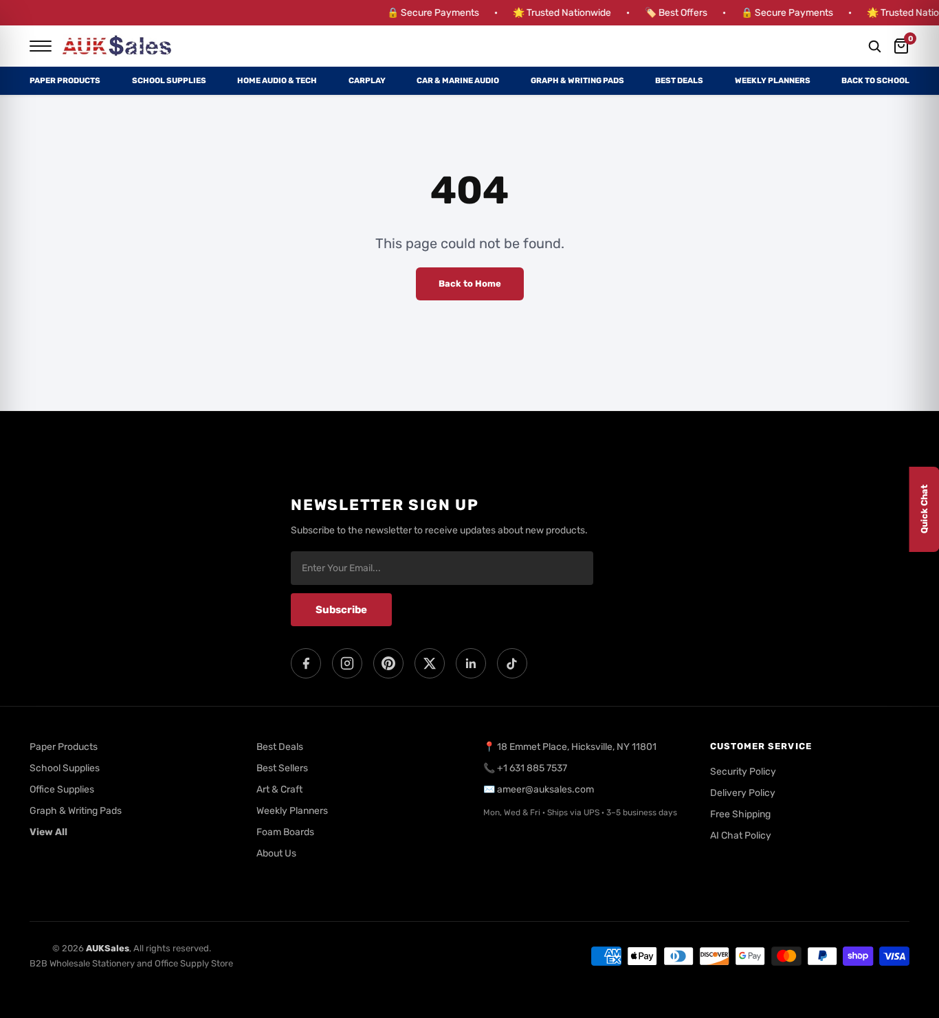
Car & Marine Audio (458, 80)
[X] (430, 663)
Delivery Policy (742, 793)
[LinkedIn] (471, 663)
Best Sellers (282, 768)
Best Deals (679, 80)
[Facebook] (306, 663)
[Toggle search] (874, 46)
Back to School (875, 80)
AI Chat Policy (740, 835)
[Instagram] (347, 663)
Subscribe (341, 610)
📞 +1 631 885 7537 (525, 768)
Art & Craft (279, 789)
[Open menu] (41, 46)
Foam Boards (285, 832)
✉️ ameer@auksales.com (538, 789)
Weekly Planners (772, 80)
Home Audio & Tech (277, 80)
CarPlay (367, 80)
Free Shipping (740, 814)
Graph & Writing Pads (577, 80)
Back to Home (470, 283)
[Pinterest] (388, 663)
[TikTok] (512, 663)
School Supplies (169, 80)
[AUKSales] (118, 46)
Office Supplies (62, 789)
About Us (276, 853)
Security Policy (743, 771)
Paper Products (65, 80)
